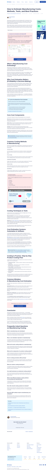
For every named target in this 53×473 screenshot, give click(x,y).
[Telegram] (7, 433)
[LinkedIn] (11, 433)
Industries (8, 447)
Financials (8, 13)
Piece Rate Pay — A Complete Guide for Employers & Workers (16, 407)
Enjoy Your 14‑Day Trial (11, 459)
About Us (18, 444)
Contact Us (18, 447)
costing (27, 431)
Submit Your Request (29, 448)
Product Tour (9, 448)
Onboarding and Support (30, 444)
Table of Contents (10, 30)
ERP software (23, 317)
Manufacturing (19, 13)
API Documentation (39, 452)
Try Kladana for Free (20, 59)
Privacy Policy (9, 466)
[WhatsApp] (9, 433)
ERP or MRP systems (16, 220)
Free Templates (39, 448)
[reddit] (15, 433)
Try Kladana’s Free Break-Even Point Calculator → (15, 111)
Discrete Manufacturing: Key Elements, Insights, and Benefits (16, 405)
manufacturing (31, 431)
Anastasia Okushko (13, 416)
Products (8, 444)
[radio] (16, 426)
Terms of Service (13, 466)
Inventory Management (13, 13)
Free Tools (38, 451)
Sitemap (20, 466)
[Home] (9, 2)
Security (17, 466)
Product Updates (39, 444)
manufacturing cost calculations (23, 299)
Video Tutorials (29, 447)
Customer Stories (39, 447)
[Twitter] (13, 433)
